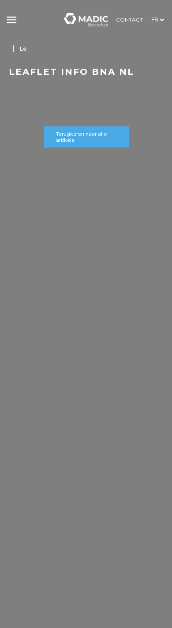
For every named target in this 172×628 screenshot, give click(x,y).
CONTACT (129, 19)
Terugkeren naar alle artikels (81, 137)
